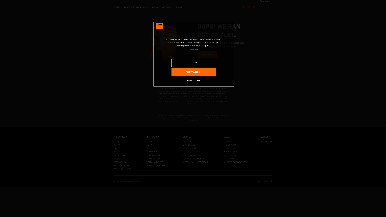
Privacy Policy (192, 49)
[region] (193, 54)
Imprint (196, 49)
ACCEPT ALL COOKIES (193, 72)
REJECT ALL (194, 62)
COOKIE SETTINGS (193, 80)
